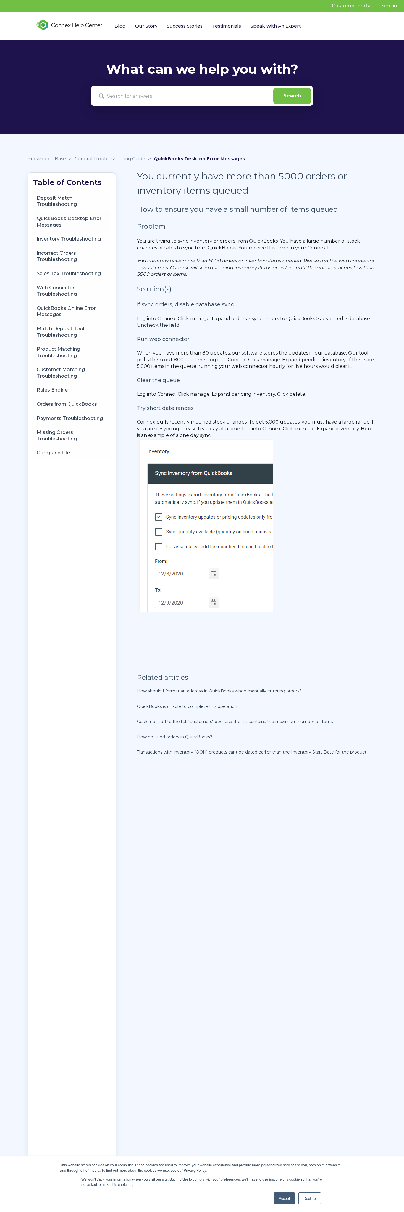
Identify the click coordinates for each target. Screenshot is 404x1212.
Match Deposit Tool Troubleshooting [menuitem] (60, 332)
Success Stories (185, 26)
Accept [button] (284, 1198)
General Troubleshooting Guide (110, 158)
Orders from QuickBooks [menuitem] (67, 404)
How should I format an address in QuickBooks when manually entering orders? (219, 691)
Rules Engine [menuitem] (52, 390)
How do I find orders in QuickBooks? (174, 737)
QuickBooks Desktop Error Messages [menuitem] (69, 222)
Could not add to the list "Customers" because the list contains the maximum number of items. (235, 721)
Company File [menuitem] (53, 453)
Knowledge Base (47, 158)
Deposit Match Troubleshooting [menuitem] (57, 201)
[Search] (292, 96)
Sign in (389, 6)
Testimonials (226, 26)
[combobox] (202, 96)
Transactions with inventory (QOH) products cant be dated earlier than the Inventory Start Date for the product (251, 752)
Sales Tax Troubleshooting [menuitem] (69, 273)
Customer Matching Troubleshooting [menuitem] (61, 373)
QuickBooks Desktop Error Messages (199, 158)
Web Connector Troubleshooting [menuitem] (57, 291)
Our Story (146, 26)
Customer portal (352, 6)
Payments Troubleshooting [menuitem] (70, 418)
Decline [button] (309, 1198)
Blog (120, 26)
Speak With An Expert (276, 26)
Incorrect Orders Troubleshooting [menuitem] (57, 256)
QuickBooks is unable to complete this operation (187, 706)
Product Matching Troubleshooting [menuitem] (58, 352)
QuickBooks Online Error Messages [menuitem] (66, 311)
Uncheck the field (158, 325)
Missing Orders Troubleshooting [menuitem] (57, 435)
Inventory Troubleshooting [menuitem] (69, 239)
